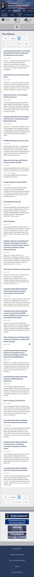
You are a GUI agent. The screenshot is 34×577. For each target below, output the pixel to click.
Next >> (20, 43)
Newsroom (17, 10)
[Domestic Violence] (17, 535)
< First (5, 38)
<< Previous (13, 38)
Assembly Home (28, 15)
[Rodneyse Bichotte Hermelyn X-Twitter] (17, 27)
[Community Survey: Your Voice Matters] (17, 521)
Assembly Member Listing (17, 554)
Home (3, 10)
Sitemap (17, 566)
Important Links (19, 14)
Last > (26, 43)
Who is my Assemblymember (17, 560)
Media (23, 10)
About (9, 10)
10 (14, 43)
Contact (12, 15)
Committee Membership (4, 14)
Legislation (30, 10)
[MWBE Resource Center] (17, 528)
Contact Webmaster (17, 572)
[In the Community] (17, 515)
